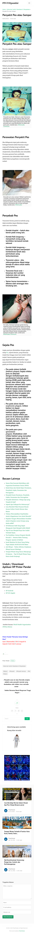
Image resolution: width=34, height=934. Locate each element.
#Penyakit (11, 671)
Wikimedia (18, 205)
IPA (17, 641)
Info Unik (12, 644)
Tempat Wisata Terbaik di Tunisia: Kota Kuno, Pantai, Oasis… (17, 832)
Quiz (3, 641)
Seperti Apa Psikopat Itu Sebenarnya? (17, 504)
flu (7, 352)
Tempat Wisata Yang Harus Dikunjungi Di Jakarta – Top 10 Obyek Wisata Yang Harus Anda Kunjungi (18, 554)
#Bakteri (5, 671)
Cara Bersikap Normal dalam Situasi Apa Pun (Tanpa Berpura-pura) (16, 804)
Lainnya (18, 644)
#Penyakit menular (21, 671)
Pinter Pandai (8, 661)
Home (4, 9)
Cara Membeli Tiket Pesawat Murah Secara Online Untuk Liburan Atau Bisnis (17, 509)
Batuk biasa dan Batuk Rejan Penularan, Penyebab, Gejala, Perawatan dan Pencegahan (18, 490)
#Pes (29, 671)
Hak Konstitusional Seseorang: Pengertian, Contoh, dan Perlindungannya (14, 862)
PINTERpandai (10, 3)
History (9, 627)
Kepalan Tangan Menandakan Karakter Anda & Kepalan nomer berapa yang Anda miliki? (18, 521)
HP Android (9, 590)
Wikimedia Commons (9, 334)
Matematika (10, 641)
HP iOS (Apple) (10, 593)
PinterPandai (11, 810)
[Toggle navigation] (29, 3)
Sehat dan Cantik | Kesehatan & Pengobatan (18, 9)
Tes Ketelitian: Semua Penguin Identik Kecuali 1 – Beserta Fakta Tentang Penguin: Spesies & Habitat (18, 537)
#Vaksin (5, 674)
